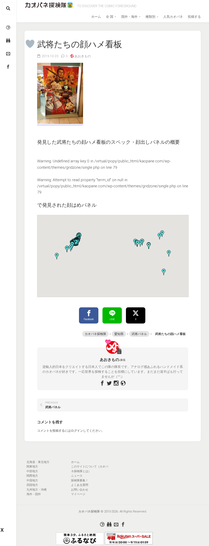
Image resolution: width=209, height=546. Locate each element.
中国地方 (32, 480)
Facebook (89, 319)
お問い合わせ (79, 489)
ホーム (96, 17)
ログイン (77, 431)
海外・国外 (34, 494)
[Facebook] (8, 66)
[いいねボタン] (30, 43)
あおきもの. (83, 56)
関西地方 (32, 475)
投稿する (194, 17)
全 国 (109, 17)
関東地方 (32, 466)
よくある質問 (79, 484)
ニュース (76, 475)
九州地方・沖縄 (37, 489)
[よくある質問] (8, 27)
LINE (112, 319)
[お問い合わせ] (8, 53)
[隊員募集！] (8, 40)
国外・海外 (129, 17)
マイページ (78, 494)
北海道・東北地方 (38, 462)
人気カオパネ (173, 17)
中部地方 (32, 471)
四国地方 (32, 484)
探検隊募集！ (79, 480)
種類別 (150, 17)
